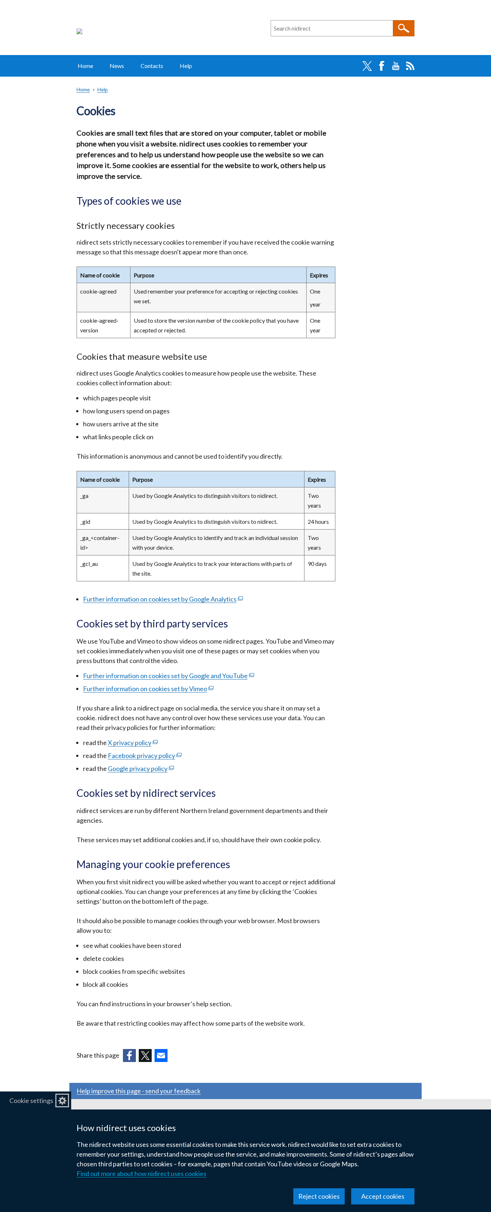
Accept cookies (382, 1196)
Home (85, 65)
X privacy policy (133, 742)
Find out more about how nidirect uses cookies (141, 1173)
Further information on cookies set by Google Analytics (163, 599)
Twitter (367, 66)
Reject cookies (319, 1196)
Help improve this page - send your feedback (139, 1091)
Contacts (152, 65)
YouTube (396, 66)
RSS (410, 66)
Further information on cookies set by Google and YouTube (168, 676)
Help (186, 65)
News (117, 65)
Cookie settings (31, 1100)
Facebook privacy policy (145, 755)
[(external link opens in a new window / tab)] (129, 1055)
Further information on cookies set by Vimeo (148, 689)
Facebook (381, 66)
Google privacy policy (141, 768)
